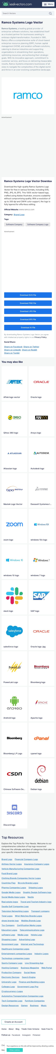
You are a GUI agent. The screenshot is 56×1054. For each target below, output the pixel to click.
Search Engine (29, 977)
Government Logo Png (27, 986)
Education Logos (9, 930)
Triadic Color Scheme (30, 1029)
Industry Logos (41, 953)
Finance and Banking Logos (32, 982)
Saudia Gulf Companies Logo (15, 906)
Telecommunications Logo (32, 930)
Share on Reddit (29, 350)
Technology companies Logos (16, 958)
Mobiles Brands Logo (31, 920)
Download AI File (28, 327)
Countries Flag (8, 883)
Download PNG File (28, 303)
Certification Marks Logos (29, 925)
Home (4, 1029)
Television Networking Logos (15, 911)
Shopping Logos (9, 939)
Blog (17, 1029)
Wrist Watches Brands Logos (28, 916)
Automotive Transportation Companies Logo (22, 996)
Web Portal (46, 968)
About (11, 1029)
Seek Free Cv (47, 1029)
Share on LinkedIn (12, 350)
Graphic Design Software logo (37, 892)
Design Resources (10, 1005)
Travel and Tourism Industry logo (35, 902)
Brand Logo (19, 214)
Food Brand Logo (9, 873)
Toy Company (8, 925)
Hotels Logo (36, 935)
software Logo (8, 935)
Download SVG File (28, 295)
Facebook (16, 1035)
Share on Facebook (13, 346)
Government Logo (10, 944)
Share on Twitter (31, 346)
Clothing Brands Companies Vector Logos (21, 878)
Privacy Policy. (41, 337)
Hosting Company (10, 968)
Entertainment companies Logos (17, 953)
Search (51, 13)
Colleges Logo (8, 986)
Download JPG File (28, 311)
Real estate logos (10, 902)
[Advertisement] (28, 147)
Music (44, 1005)
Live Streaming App (34, 963)
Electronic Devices (10, 977)
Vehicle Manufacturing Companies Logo (20, 869)
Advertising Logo (27, 939)
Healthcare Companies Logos (15, 949)
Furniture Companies (35, 1001)
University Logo (9, 982)
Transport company (40, 911)
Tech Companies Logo (12, 1001)
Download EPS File (28, 319)
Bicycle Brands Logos (28, 883)
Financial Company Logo (26, 859)
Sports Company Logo (12, 963)
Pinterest (36, 1035)
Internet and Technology (32, 944)
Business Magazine (30, 968)
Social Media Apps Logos (13, 897)
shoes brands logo (10, 920)
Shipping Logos (36, 887)
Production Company (11, 972)
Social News (30, 972)
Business (34, 1005)
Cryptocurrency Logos (12, 991)
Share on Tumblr (12, 353)
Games (24, 1005)
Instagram (26, 1035)
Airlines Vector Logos (12, 864)
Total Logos (7, 916)
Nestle (31, 897)
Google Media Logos (11, 892)
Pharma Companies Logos (14, 887)
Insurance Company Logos (36, 864)
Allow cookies (15, 1050)
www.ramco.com (26, 209)
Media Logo (23, 935)
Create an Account (14, 1022)
